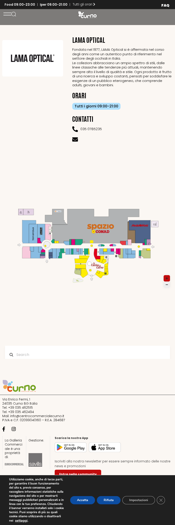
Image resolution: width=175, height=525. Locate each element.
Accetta (82, 500)
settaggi (21, 520)
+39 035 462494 (21, 412)
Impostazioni (138, 500)
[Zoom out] (167, 285)
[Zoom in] (167, 278)
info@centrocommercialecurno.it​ (37, 416)
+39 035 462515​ (20, 407)
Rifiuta (109, 500)
